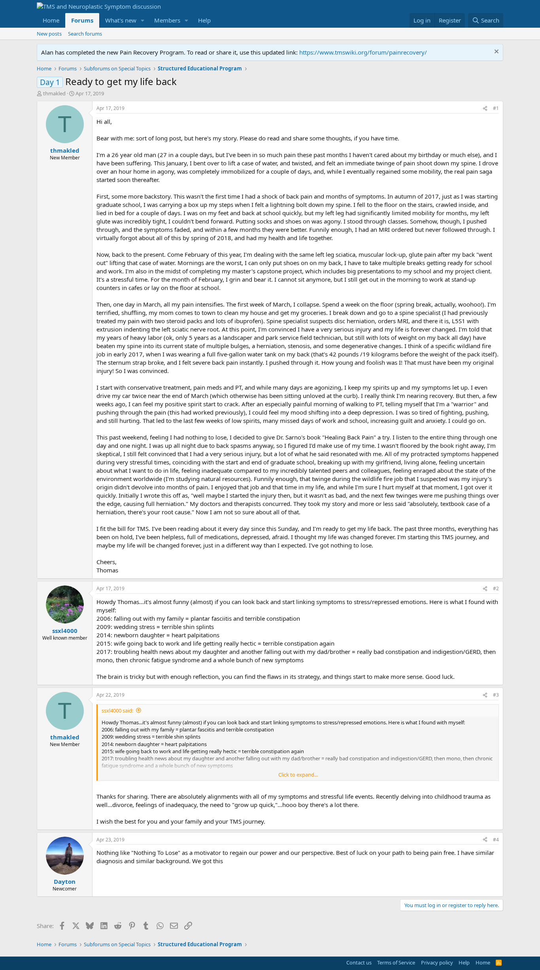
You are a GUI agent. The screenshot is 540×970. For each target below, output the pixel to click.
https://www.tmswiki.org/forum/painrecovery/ (363, 52)
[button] (142, 20)
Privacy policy (437, 962)
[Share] (485, 108)
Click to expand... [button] (298, 774)
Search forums (85, 33)
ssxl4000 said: (117, 710)
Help (204, 20)
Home (51, 20)
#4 (496, 839)
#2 (496, 588)
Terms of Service (396, 962)
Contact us (359, 962)
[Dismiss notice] (495, 52)
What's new (120, 20)
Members (167, 20)
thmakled (54, 93)
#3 (496, 695)
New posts (49, 33)
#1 (496, 108)
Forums (82, 20)
